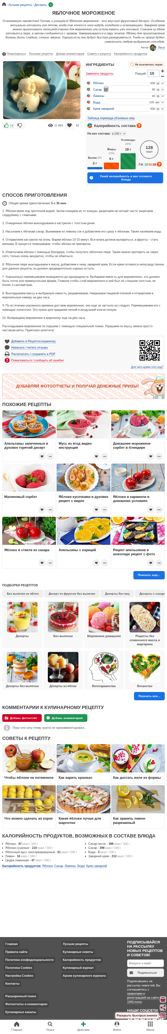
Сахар (97, 89)
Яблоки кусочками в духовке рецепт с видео (83, 499)
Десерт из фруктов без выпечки (72, 593)
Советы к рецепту (99, 53)
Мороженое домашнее (104, 636)
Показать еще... (149, 575)
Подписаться (147, 972)
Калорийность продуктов (130, 53)
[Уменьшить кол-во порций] (162, 76)
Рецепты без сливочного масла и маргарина (145, 640)
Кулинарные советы (78, 952)
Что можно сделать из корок (28, 818)
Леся (161, 47)
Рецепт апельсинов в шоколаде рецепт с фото (134, 552)
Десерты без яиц (117, 593)
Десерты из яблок (63, 686)
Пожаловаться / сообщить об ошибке (37, 360)
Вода (96, 102)
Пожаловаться (16, 53)
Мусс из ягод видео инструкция (75, 445)
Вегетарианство (104, 686)
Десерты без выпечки (22, 686)
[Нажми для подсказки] (139, 125)
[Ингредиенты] (163, 999)
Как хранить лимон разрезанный (129, 820)
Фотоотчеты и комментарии (26, 1004)
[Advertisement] (41, 158)
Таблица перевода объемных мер (111, 118)
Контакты (12, 983)
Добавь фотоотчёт (23, 718)
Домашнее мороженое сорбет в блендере (132, 445)
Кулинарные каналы (20, 1012)
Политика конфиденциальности (29, 959)
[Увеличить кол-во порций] (162, 70)
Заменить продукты (99, 73)
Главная (11, 944)
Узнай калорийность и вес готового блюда (126, 178)
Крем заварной (103, 108)
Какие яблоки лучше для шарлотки (80, 820)
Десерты (22, 636)
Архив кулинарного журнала (84, 975)
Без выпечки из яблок (23, 593)
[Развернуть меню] (163, 1015)
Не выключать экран (149, 64)
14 (11, 125)
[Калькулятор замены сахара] (106, 89)
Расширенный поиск (20, 996)
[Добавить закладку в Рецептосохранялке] (69, 125)
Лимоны (98, 96)
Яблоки (98, 83)
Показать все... (149, 696)
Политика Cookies (18, 967)
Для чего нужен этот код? (147, 367)
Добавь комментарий (70, 53)
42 (77, 125)
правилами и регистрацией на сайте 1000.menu (143, 998)
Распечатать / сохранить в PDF (33, 354)
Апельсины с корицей (77, 550)
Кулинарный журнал (78, 967)
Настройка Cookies (19, 975)
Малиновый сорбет (20, 497)
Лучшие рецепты (75, 944)
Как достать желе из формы (137, 777)
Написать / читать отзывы (29, 347)
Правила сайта (16, 952)
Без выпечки (63, 636)
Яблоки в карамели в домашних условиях (131, 499)
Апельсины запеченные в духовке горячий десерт (26, 445)
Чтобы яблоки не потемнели (28, 777)
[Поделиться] (163, 1007)
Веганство (144, 686)
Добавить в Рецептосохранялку (33, 341)
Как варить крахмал (75, 777)
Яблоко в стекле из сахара (26, 550)
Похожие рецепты (41, 53)
